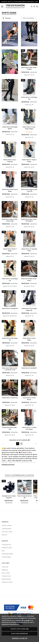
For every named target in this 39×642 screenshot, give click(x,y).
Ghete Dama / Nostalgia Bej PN (9, 128)
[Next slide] (33, 493)
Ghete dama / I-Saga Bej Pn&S (29, 250)
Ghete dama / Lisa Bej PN (29, 368)
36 (32, 137)
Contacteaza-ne (6, 544)
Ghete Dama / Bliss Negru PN (10, 339)
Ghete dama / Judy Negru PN (10, 279)
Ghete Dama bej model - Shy (10, 428)
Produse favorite (6, 576)
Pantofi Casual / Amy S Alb (24, 497)
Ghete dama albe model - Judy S (29, 279)
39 (31, 75)
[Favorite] (34, 6)
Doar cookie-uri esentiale (19, 633)
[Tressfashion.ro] (15, 6)
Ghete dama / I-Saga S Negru (29, 160)
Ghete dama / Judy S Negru (29, 339)
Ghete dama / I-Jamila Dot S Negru (29, 428)
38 (32, 104)
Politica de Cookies (7, 531)
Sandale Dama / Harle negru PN (9, 497)
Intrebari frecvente (7, 547)
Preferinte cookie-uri (19, 638)
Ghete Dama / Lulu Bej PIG (10, 308)
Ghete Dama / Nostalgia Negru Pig (29, 309)
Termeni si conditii (7, 525)
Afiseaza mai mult (8, 464)
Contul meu (5, 567)
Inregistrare (5, 570)
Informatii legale (6, 557)
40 (33, 75)
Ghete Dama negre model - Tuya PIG (29, 190)
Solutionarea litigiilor (7, 554)
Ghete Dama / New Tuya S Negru (10, 190)
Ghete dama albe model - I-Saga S (29, 68)
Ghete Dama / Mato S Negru (10, 250)
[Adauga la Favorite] (35, 51)
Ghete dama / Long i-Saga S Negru (29, 128)
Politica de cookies (22, 620)
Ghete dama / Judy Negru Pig (29, 98)
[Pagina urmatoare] (35, 443)
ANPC (3, 551)
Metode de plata (6, 579)
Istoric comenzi (6, 573)
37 (13, 256)
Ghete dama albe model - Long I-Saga (10, 220)
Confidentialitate (6, 528)
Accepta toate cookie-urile (20, 629)
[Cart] (37, 6)
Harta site (4, 535)
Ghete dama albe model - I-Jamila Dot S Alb (10, 369)
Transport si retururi (7, 582)
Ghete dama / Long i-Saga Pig (9, 160)
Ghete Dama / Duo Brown (10, 398)
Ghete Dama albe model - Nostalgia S (29, 220)
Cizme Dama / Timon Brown (29, 398)
